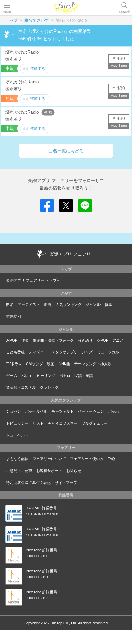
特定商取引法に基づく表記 (28, 482)
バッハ (113, 411)
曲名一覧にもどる (66, 150)
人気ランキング (69, 304)
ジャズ (87, 352)
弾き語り (85, 340)
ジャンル (93, 304)
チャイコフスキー (63, 423)
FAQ (111, 459)
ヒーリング (46, 376)
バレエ (26, 376)
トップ (11, 20)
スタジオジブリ (64, 352)
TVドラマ (14, 364)
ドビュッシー (17, 423)
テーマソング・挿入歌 (92, 364)
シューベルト (17, 435)
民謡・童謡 (83, 376)
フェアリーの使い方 (87, 459)
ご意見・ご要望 (19, 471)
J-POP (11, 340)
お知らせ (73, 471)
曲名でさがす (36, 20)
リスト (38, 423)
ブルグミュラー (95, 423)
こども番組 (15, 352)
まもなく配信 (17, 459)
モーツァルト (62, 411)
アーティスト (29, 304)
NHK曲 (64, 364)
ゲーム (11, 376)
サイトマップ (66, 482)
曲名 (10, 304)
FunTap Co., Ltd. (63, 623)
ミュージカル (108, 352)
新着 (47, 304)
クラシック (49, 387)
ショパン (13, 411)
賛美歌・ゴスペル (21, 387)
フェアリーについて (49, 459)
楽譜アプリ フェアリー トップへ (33, 280)
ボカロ (64, 376)
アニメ (118, 340)
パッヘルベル (36, 411)
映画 (50, 364)
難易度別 (13, 316)
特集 (108, 304)
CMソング (34, 364)
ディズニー (38, 352)
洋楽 (25, 340)
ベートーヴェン (91, 411)
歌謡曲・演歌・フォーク (53, 340)
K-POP (102, 340)
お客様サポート (49, 471)
